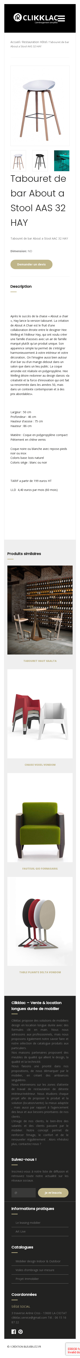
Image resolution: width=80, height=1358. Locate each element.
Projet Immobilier (27, 1279)
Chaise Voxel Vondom (40, 765)
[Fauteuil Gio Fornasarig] (40, 817)
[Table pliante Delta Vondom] (40, 921)
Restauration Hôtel (34, 42)
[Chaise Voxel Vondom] (40, 713)
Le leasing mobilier (28, 1223)
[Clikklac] (32, 18)
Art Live (21, 1231)
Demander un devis (31, 264)
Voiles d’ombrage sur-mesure (35, 1270)
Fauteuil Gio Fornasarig (40, 868)
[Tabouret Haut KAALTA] (40, 610)
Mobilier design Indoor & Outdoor (38, 1261)
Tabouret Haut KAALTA (40, 661)
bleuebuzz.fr (32, 1346)
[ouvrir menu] (65, 18)
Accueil (15, 42)
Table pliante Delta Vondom (40, 972)
